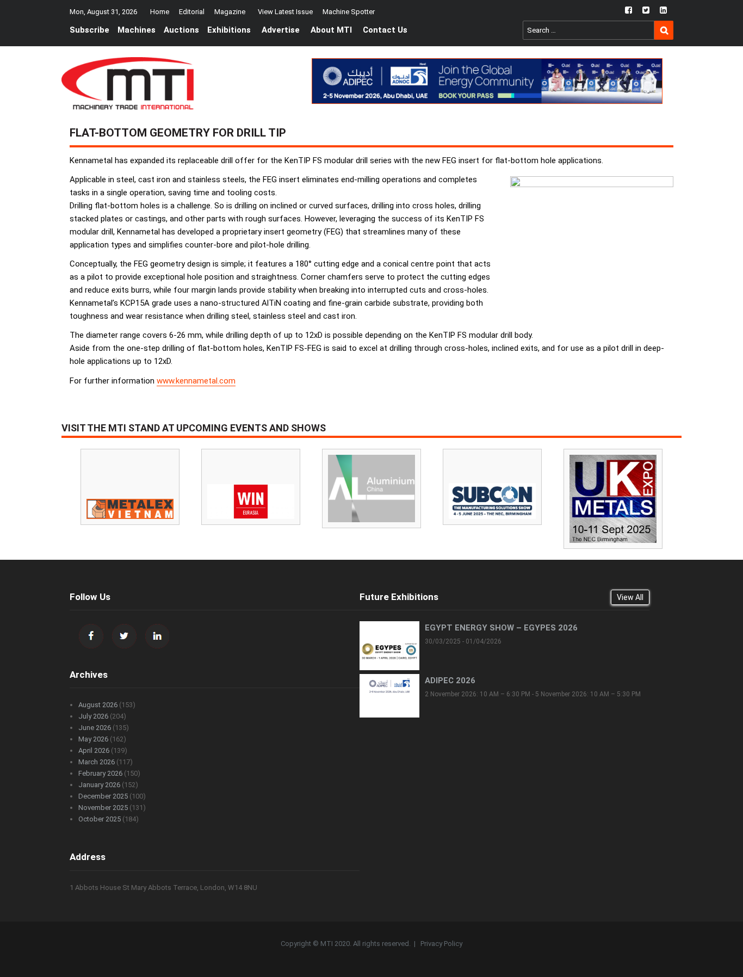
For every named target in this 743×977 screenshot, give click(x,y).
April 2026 (93, 750)
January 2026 (99, 785)
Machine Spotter (349, 12)
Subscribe (89, 30)
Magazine (229, 12)
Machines (136, 30)
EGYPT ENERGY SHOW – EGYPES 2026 (501, 628)
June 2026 (94, 728)
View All (630, 597)
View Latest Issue (285, 12)
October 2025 (99, 819)
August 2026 (97, 705)
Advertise (281, 30)
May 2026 (93, 739)
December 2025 (103, 796)
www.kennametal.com (196, 381)
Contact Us (385, 30)
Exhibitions (229, 30)
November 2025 (103, 807)
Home (159, 12)
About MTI (331, 30)
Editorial (192, 12)
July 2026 (93, 716)
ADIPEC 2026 (450, 680)
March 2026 (96, 762)
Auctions (181, 30)
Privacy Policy (441, 943)
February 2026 (100, 773)
